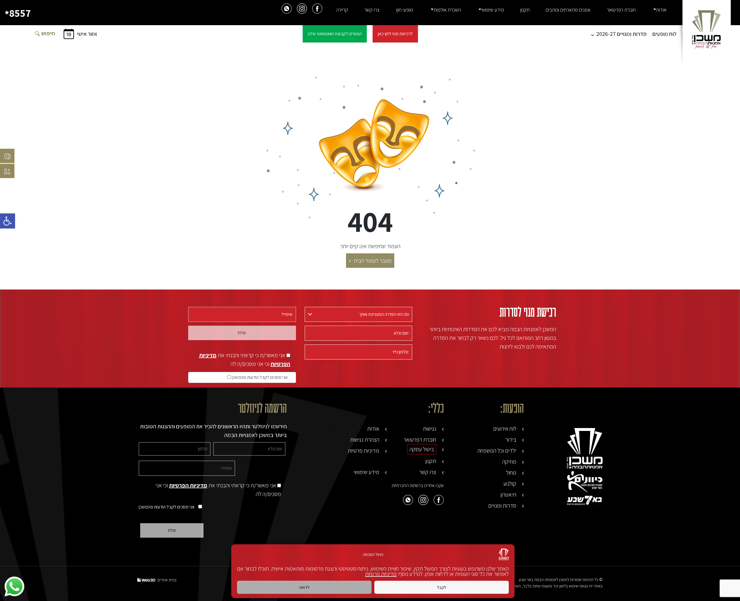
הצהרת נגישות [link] (364, 439)
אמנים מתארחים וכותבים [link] (568, 9)
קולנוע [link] (509, 483)
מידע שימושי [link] (492, 9)
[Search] (37, 33)
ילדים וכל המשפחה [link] (497, 450)
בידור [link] (510, 439)
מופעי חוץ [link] (404, 9)
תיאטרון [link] (508, 494)
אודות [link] (661, 9)
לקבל (441, 587)
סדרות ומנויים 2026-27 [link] (621, 34)
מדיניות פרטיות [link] (381, 574)
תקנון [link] (525, 9)
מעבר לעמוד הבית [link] (372, 260)
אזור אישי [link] (87, 34)
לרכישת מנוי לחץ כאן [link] (395, 34)
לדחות (304, 587)
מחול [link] (511, 472)
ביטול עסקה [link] (422, 449)
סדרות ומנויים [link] (502, 505)
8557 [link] (18, 13)
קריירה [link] (342, 9)
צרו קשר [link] (372, 9)
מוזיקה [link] (509, 461)
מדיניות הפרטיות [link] (188, 485)
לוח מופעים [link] (664, 34)
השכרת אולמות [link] (447, 9)
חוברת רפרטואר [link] (621, 9)
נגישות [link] (429, 428)
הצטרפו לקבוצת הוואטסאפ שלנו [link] (335, 34)
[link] (7, 220)
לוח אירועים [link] (504, 428)
